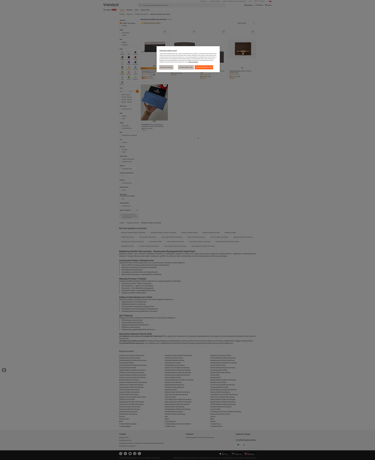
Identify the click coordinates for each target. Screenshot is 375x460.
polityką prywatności (193, 62)
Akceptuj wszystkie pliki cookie (204, 67)
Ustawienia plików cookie (186, 67)
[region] (188, 59)
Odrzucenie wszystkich (166, 67)
